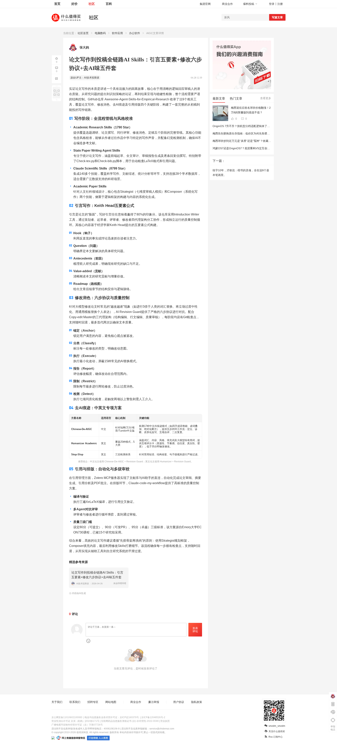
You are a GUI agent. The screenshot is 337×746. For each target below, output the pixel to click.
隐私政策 (196, 702)
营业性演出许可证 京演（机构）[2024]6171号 (75, 721)
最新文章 (219, 98)
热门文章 (236, 98)
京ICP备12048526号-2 (153, 717)
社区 (92, 3)
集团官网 (205, 3)
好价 (74, 3)
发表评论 (195, 630)
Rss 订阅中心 (276, 736)
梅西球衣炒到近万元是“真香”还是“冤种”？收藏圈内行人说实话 (250, 140)
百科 (109, 3)
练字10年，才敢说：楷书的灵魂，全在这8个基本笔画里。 (241, 173)
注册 (280, 3)
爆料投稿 (248, 3)
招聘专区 (92, 702)
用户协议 (178, 702)
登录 (271, 3)
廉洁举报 (153, 702)
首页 (57, 3)
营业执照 (165, 721)
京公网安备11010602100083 (66, 717)
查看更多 (265, 98)
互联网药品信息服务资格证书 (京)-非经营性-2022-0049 (130, 721)
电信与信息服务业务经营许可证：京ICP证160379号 (112, 717)
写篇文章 (277, 17)
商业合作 (227, 3)
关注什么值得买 (277, 731)
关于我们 (56, 702)
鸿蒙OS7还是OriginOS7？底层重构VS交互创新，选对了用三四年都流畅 (256, 148)
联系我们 (74, 702)
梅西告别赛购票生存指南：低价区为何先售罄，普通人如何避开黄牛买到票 (258, 133)
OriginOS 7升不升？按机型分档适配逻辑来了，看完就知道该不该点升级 (256, 126)
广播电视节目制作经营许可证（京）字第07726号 (77, 724)
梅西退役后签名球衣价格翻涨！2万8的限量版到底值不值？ (251, 110)
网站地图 (110, 702)
